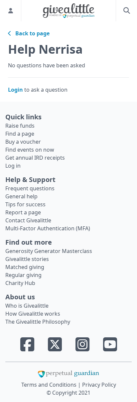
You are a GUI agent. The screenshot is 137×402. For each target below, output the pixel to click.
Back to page (30, 33)
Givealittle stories (27, 259)
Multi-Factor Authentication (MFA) (47, 228)
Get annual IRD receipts (35, 157)
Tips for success (25, 204)
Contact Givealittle (28, 220)
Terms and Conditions (49, 384)
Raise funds (20, 125)
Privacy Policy (99, 384)
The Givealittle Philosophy (37, 321)
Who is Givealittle (27, 305)
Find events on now (29, 149)
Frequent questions (30, 188)
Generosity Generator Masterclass (48, 251)
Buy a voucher (23, 141)
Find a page (19, 133)
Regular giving (23, 275)
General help (21, 196)
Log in (13, 165)
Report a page (23, 212)
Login (15, 89)
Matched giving (24, 267)
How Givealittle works (32, 313)
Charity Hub (20, 283)
